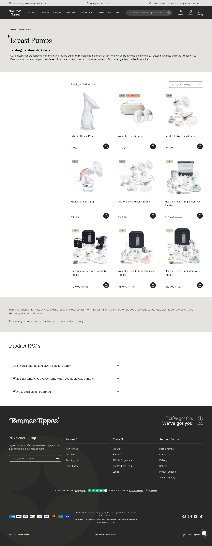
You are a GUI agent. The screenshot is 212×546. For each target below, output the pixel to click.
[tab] (75, 126)
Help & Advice (166, 449)
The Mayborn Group (123, 466)
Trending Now (72, 460)
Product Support (167, 471)
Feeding (31, 13)
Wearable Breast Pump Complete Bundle (136, 229)
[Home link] (15, 12)
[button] (200, 13)
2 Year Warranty (167, 477)
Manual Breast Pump (80, 159)
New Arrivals (72, 449)
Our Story (117, 449)
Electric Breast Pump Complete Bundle (182, 229)
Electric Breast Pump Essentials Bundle (182, 159)
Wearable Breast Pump (128, 94)
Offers (101, 13)
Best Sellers (72, 454)
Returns (163, 466)
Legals (116, 471)
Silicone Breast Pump (80, 94)
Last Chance (72, 466)
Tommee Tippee (22, 534)
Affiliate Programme (123, 460)
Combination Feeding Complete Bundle (88, 229)
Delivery (163, 460)
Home (13, 30)
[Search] (168, 12)
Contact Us (165, 454)
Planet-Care (118, 454)
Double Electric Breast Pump (131, 159)
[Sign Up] (57, 458)
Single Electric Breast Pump (177, 94)
